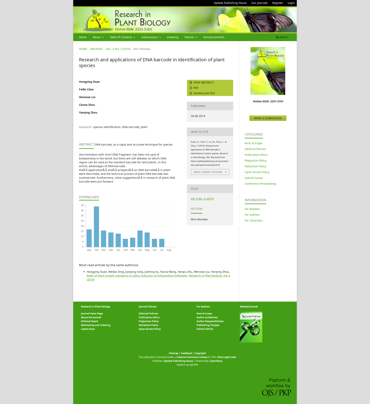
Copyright (200, 353)
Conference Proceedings (260, 183)
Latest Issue (88, 329)
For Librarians (254, 220)
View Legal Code (226, 357)
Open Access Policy (257, 172)
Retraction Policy (255, 166)
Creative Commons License (191, 357)
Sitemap (173, 353)
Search (283, 37)
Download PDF (204, 93)
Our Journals (259, 3)
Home (83, 37)
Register (277, 3)
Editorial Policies (255, 149)
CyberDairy (215, 361)
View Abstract (203, 82)
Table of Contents (121, 37)
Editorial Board (89, 321)
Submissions (149, 37)
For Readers (252, 209)
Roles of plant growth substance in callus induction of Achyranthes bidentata (137, 275)
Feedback (186, 353)
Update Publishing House (230, 3)
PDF (195, 88)
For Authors (252, 214)
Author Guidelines (207, 317)
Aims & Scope (253, 143)
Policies (190, 37)
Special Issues (254, 178)
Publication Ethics (256, 155)
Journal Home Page (92, 313)
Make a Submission (268, 118)
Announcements (214, 37)
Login (291, 3)
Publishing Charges (208, 325)
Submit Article (205, 329)
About (97, 37)
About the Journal (91, 317)
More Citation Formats (208, 172)
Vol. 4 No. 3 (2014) (118, 49)
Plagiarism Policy (256, 160)
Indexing (172, 37)
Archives (96, 49)
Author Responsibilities (210, 321)
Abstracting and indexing (95, 325)
